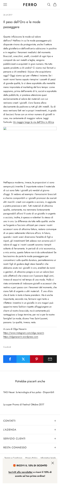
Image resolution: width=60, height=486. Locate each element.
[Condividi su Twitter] (23, 359)
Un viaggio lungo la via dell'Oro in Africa (33, 122)
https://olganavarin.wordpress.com (20, 336)
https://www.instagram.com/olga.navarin (23, 333)
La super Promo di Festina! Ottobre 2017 (23, 404)
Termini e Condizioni (13, 458)
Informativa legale (48, 458)
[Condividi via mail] (50, 359)
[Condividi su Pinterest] (36, 359)
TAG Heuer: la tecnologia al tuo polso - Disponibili (28, 392)
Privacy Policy (31, 458)
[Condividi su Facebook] (9, 359)
